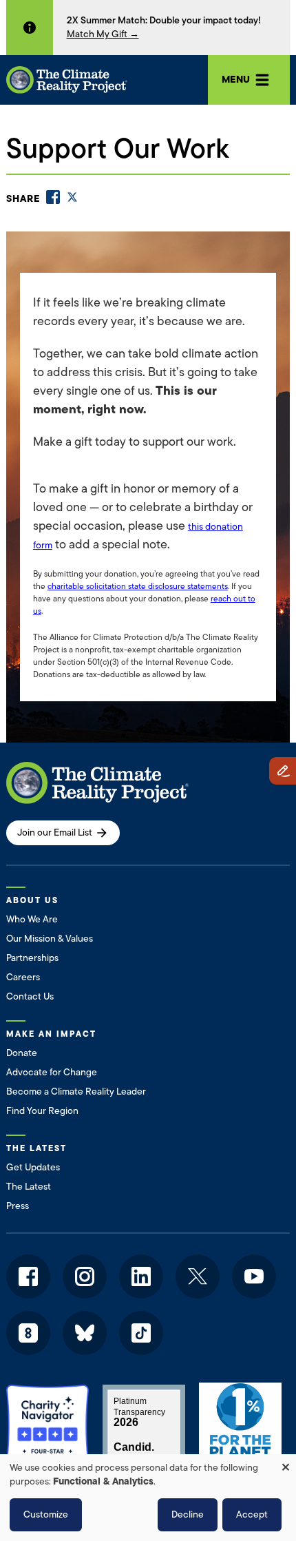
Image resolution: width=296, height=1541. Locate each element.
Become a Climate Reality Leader (76, 1091)
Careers (23, 977)
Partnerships (32, 958)
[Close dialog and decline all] (285, 1462)
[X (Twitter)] (72, 197)
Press (17, 1206)
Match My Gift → (103, 34)
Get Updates (33, 1167)
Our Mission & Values (49, 939)
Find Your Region (42, 1111)
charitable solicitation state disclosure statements (137, 586)
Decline (187, 1514)
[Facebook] (53, 197)
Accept (252, 1514)
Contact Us (30, 996)
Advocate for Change (51, 1072)
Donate (21, 1053)
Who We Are (32, 919)
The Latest (28, 1186)
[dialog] (148, 1497)
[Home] (66, 80)
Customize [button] (45, 1514)
